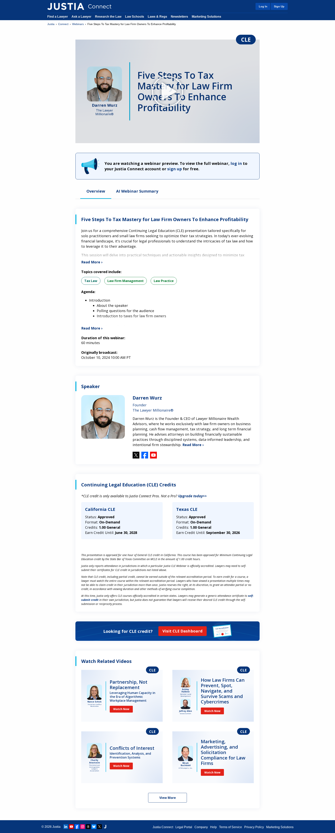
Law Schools (134, 16)
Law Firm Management (125, 281)
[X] (99, 826)
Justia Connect (163, 827)
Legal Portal (183, 827)
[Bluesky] (94, 826)
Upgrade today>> (192, 496)
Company (201, 827)
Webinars (78, 24)
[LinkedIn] (65, 826)
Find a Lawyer (57, 16)
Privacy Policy (254, 827)
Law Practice (164, 281)
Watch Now (121, 709)
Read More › (193, 444)
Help (213, 827)
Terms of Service (230, 827)
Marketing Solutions (206, 16)
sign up (174, 168)
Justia (50, 24)
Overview (95, 191)
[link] (122, 696)
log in (236, 163)
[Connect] (65, 6)
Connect (63, 24)
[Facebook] (77, 826)
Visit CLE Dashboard (182, 631)
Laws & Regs (157, 16)
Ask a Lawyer (82, 16)
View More (167, 798)
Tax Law (90, 281)
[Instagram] (82, 826)
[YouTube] (71, 826)
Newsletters (179, 16)
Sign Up (279, 6)
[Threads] (88, 826)
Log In (263, 6)
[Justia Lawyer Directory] (105, 826)
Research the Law (108, 16)
